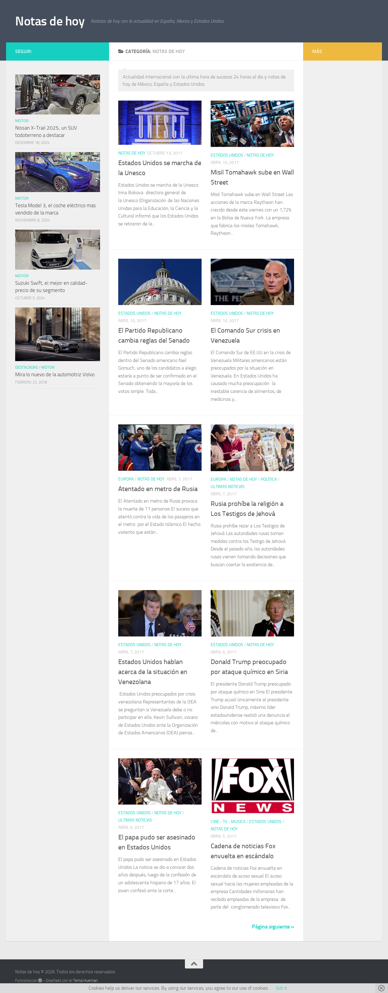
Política (269, 479)
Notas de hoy (50, 21)
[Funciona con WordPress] (40, 980)
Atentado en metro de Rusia (158, 489)
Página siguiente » (273, 926)
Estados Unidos (227, 155)
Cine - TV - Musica (228, 821)
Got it (281, 988)
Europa (126, 479)
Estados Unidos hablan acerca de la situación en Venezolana (152, 672)
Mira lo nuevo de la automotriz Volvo (55, 374)
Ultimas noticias (228, 486)
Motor (21, 120)
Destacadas (26, 367)
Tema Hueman (85, 980)
